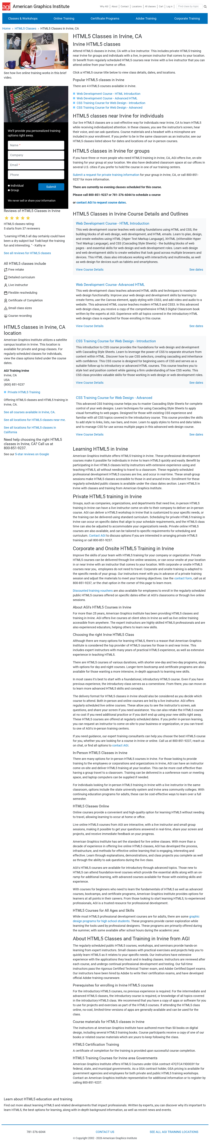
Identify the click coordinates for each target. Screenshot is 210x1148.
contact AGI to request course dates (101, 202)
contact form (183, 578)
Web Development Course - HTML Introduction (108, 94)
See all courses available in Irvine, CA (29, 412)
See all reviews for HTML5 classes (27, 253)
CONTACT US (105, 1132)
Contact (125, 6)
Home (6, 28)
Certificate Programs (105, 18)
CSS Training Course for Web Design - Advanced (109, 107)
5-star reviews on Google (32, 454)
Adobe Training (146, 18)
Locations (137, 6)
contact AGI (120, 745)
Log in (169, 6)
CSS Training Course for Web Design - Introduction (111, 103)
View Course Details (89, 269)
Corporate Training (187, 18)
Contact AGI (97, 535)
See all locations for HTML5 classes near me (34, 420)
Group (15, 190)
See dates (196, 269)
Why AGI (104, 6)
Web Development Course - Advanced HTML (107, 98)
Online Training (64, 18)
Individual (17, 185)
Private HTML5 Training (24, 392)
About (114, 6)
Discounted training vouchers (93, 590)
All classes (150, 6)
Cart (161, 6)
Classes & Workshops (23, 18)
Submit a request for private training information (106, 175)
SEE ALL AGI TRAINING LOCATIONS (174, 1132)
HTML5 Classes (25, 28)
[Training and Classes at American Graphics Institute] (7, 6)
